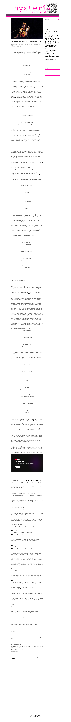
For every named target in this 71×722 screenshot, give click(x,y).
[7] (35, 126)
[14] (12, 532)
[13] (29, 208)
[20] (12, 548)
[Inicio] (35, 7)
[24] (12, 572)
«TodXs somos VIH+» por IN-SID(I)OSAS (51, 31)
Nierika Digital (41, 720)
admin (20, 46)
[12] (39, 174)
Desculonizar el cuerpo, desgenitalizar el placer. (52, 59)
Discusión (15, 44)
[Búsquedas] (58, 19)
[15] (39, 272)
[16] (27, 280)
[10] (17, 157)
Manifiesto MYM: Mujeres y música (36, 657)
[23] (31, 414)
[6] (14, 106)
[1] (29, 56)
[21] (32, 348)
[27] (30, 441)
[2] (34, 79)
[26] (26, 429)
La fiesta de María (47, 61)
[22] (16, 354)
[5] (15, 97)
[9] (11, 509)
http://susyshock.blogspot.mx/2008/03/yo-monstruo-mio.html (32, 480)
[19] (12, 545)
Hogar (12, 44)
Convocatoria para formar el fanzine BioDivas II (52, 27)
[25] (12, 580)
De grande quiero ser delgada (49, 29)
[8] (33, 132)
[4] (14, 87)
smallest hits (47, 25)
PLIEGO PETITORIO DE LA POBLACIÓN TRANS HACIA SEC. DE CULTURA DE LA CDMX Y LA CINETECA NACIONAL (52, 42)
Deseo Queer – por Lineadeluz (49, 53)
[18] (12, 542)
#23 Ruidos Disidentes (18, 649)
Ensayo (18, 44)
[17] (29, 293)
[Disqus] (27, 672)
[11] (12, 516)
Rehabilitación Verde (48, 48)
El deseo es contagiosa (48, 33)
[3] (11, 482)
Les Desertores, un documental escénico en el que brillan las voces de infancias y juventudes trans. (52, 56)
